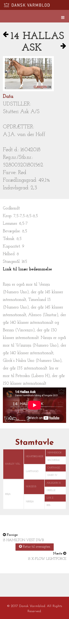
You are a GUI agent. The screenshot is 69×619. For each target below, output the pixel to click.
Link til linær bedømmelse (27, 269)
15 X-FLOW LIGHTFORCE (47, 559)
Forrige (12, 535)
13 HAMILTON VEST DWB (23, 540)
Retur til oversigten (36, 547)
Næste (58, 553)
